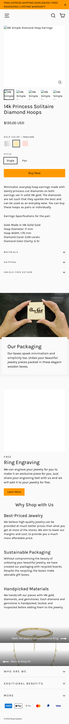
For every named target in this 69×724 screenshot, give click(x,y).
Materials (11, 252)
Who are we (15, 671)
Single (10, 160)
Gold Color (19, 137)
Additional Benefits (23, 683)
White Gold (7, 143)
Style (8, 154)
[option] (34, 56)
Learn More (14, 492)
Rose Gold (25, 143)
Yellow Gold (16, 143)
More (9, 695)
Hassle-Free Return (18, 272)
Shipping (10, 262)
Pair (24, 160)
